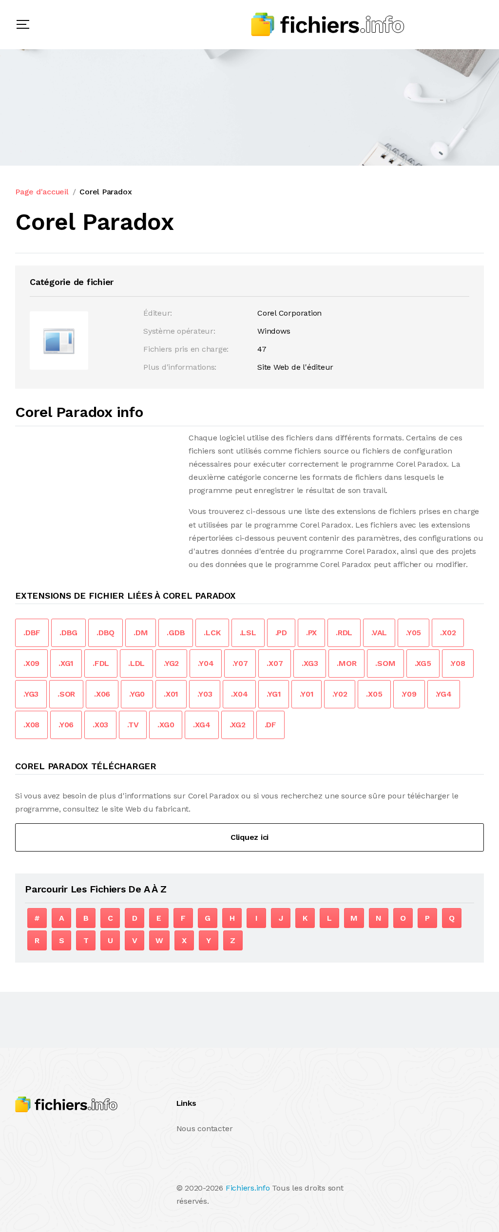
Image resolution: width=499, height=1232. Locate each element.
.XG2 (238, 724)
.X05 (374, 694)
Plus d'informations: (179, 367)
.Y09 (409, 694)
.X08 (31, 724)
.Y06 (66, 724)
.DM (141, 632)
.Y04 (205, 663)
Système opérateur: (179, 331)
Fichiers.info (248, 1188)
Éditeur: (157, 313)
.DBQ (105, 632)
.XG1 (66, 663)
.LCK (212, 632)
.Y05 (413, 632)
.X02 (448, 632)
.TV (132, 724)
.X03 (100, 724)
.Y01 (306, 694)
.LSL (248, 632)
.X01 (171, 694)
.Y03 (204, 694)
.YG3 (30, 694)
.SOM (385, 663)
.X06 (102, 694)
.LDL (136, 663)
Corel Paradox (105, 191)
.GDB (176, 632)
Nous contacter (204, 1128)
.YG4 (444, 694)
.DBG (68, 632)
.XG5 (423, 663)
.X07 (275, 663)
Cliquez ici (249, 837)
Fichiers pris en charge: (186, 349)
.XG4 (201, 724)
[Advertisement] (97, 499)
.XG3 (310, 663)
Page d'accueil (42, 191)
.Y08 (457, 663)
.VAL (379, 632)
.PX (311, 632)
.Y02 (339, 694)
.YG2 (171, 663)
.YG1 (274, 694)
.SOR (66, 694)
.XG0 (165, 724)
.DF (270, 724)
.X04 (239, 694)
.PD (281, 632)
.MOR (346, 663)
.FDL (101, 663)
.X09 (31, 663)
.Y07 (240, 663)
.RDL (344, 632)
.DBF (31, 632)
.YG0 (137, 694)
